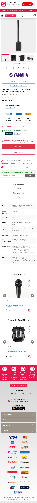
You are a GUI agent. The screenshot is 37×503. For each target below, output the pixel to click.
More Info (29, 127)
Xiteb (27, 499)
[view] (29, 286)
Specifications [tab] (18, 184)
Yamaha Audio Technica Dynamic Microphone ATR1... (16, 306)
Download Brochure (19, 64)
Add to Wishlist (11, 82)
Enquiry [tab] (18, 197)
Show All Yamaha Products (18, 86)
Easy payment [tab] (18, 193)
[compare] (29, 283)
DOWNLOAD (27, 4)
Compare (28, 82)
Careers (20, 10)
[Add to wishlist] (29, 281)
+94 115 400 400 (12, 10)
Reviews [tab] (18, 189)
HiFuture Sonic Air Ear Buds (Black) (16, 351)
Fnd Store (30, 175)
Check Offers (9, 108)
